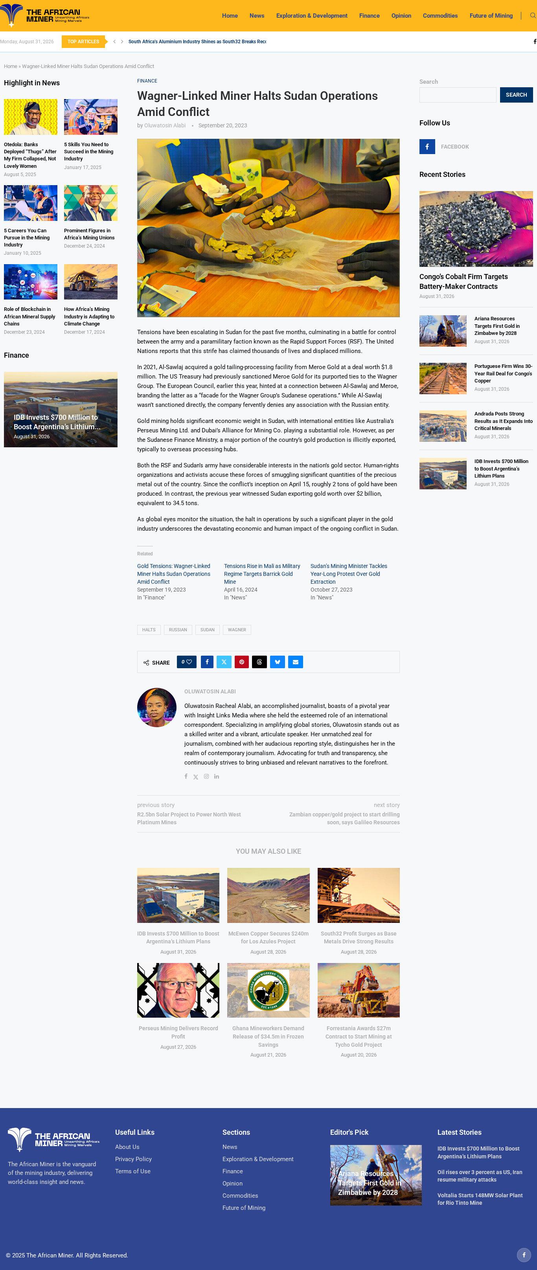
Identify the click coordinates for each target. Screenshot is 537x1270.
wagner (237, 629)
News (257, 15)
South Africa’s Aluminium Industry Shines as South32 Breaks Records (201, 41)
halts (149, 629)
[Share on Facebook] (207, 662)
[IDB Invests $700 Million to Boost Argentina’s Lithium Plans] (178, 895)
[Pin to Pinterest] (242, 662)
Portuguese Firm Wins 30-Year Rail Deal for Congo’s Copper (503, 373)
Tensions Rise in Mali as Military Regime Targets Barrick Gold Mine (262, 574)
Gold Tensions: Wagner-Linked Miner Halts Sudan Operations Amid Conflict (173, 574)
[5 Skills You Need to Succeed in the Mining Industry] (91, 117)
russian (178, 629)
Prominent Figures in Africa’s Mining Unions (89, 234)
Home (230, 15)
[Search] (533, 16)
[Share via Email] (295, 662)
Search (428, 81)
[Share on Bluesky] (277, 662)
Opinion (401, 15)
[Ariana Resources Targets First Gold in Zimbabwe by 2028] (443, 331)
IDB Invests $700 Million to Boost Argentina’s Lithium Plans (501, 468)
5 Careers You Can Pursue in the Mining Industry (27, 238)
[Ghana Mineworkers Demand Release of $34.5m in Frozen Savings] (268, 990)
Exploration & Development (312, 15)
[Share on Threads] (259, 662)
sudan (207, 629)
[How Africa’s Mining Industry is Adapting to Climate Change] (91, 282)
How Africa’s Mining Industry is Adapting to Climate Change (89, 316)
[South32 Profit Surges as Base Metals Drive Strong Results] (359, 895)
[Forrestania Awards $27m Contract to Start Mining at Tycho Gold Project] (359, 990)
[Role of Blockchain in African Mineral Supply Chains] (30, 282)
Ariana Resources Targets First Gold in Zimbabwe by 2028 (497, 326)
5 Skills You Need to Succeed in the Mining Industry (88, 152)
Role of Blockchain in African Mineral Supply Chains (29, 316)
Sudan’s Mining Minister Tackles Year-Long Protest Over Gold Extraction (349, 574)
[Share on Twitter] (224, 662)
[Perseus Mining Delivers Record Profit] (178, 990)
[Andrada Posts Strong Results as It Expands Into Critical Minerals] (443, 426)
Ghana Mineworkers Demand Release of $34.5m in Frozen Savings (268, 1036)
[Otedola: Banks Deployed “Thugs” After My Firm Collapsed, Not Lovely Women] (30, 117)
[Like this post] (189, 662)
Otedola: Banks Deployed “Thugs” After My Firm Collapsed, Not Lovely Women (30, 155)
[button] (114, 41)
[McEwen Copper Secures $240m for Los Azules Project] (268, 895)
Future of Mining (491, 15)
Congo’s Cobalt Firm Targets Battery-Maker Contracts (463, 281)
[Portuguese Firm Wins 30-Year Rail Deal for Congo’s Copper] (443, 378)
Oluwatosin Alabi (165, 125)
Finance (369, 15)
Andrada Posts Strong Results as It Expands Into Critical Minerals (503, 421)
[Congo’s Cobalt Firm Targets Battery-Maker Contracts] (476, 229)
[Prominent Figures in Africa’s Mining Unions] (91, 203)
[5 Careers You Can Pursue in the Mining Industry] (30, 203)
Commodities (440, 15)
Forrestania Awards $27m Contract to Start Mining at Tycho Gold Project (359, 1036)
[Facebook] (535, 42)
